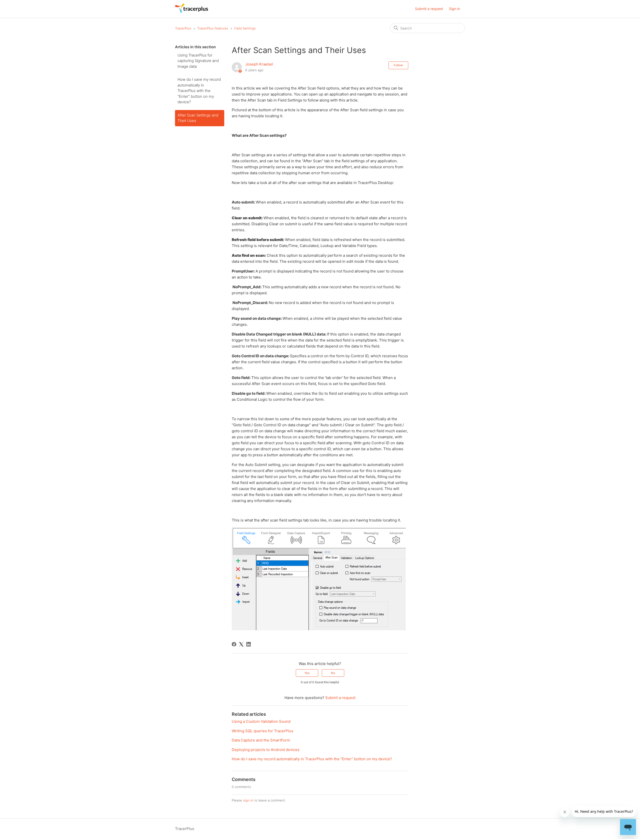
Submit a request (429, 8)
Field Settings (245, 28)
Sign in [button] (454, 8)
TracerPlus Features (212, 28)
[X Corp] (241, 644)
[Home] (191, 11)
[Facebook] (234, 644)
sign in (248, 800)
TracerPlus (183, 28)
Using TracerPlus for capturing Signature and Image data (198, 61)
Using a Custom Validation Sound (261, 721)
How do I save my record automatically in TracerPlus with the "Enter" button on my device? (199, 90)
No (333, 673)
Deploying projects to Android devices (266, 749)
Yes (307, 673)
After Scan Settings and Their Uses (198, 118)
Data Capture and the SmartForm (261, 740)
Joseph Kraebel (259, 64)
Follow (398, 65)
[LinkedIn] (248, 644)
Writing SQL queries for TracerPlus (262, 730)
